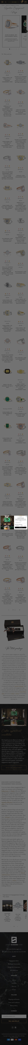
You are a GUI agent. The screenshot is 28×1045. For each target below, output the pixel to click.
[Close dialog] (26, 516)
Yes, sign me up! (20, 527)
